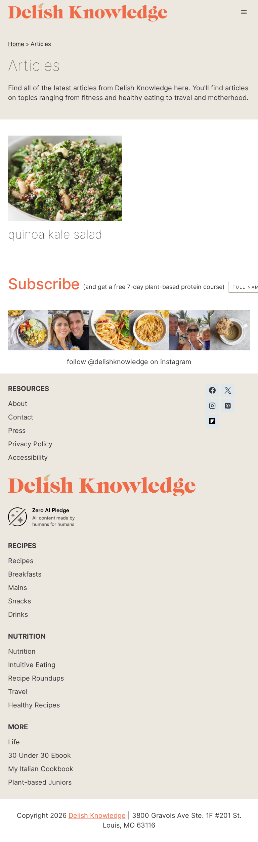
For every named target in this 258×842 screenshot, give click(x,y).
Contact (20, 417)
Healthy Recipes (34, 705)
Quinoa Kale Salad (55, 234)
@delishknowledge (118, 362)
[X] (227, 390)
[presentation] (65, 178)
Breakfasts (24, 574)
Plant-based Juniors (40, 782)
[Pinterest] (227, 405)
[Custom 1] (212, 421)
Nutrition (22, 651)
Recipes (20, 561)
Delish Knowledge (97, 815)
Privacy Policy (30, 444)
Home (16, 44)
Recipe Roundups (36, 678)
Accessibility (28, 457)
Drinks (18, 614)
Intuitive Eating (31, 665)
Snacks (19, 601)
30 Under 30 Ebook (39, 755)
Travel (18, 692)
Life (14, 742)
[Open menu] (244, 12)
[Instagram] (212, 405)
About (17, 404)
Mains (17, 588)
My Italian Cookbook (40, 769)
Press (17, 431)
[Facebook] (212, 390)
